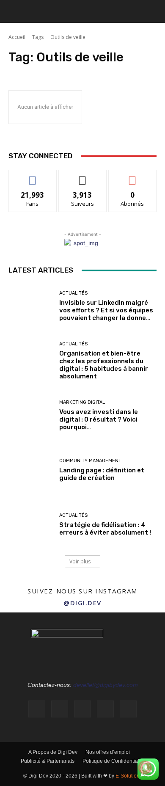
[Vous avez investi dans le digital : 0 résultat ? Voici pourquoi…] (30, 415)
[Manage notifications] (145, 767)
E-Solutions (129, 776)
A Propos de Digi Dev (52, 752)
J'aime (32, 176)
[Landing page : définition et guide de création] (30, 470)
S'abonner (132, 176)
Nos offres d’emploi (107, 752)
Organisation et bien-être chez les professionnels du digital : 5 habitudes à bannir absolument (103, 365)
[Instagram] (59, 709)
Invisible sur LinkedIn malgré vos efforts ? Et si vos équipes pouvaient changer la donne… (106, 310)
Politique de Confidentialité (113, 761)
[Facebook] (36, 709)
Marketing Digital (82, 402)
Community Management (90, 460)
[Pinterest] (105, 709)
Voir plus (80, 561)
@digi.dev (82, 602)
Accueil (16, 37)
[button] (14, 11)
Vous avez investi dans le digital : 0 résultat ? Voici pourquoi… (98, 419)
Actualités (73, 293)
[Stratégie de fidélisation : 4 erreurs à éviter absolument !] (30, 524)
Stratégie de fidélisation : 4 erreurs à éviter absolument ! (105, 528)
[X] (128, 709)
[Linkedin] (82, 709)
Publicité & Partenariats (47, 761)
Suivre (82, 176)
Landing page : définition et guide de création (101, 474)
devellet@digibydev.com (105, 684)
